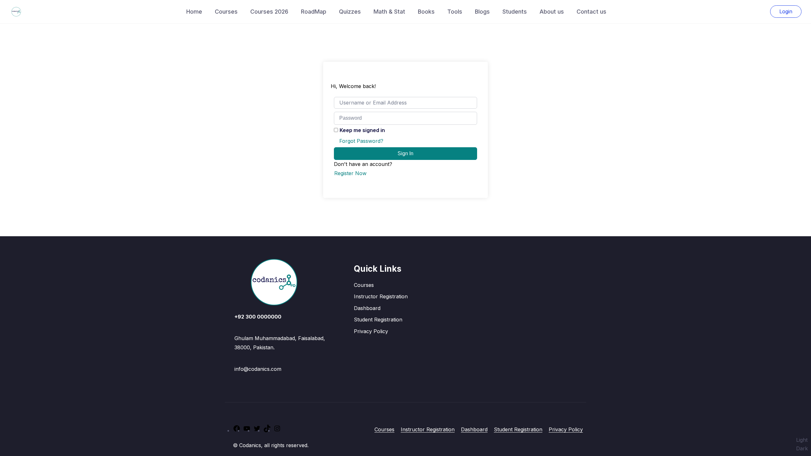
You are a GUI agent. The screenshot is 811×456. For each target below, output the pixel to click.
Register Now (350, 173)
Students (514, 11)
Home (194, 11)
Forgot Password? (361, 141)
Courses (226, 11)
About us (552, 11)
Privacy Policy (371, 331)
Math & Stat (389, 11)
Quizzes (350, 11)
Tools (454, 11)
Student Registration (378, 319)
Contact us (591, 11)
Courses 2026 (269, 11)
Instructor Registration (381, 296)
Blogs (482, 11)
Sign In (405, 153)
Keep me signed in (362, 130)
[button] (802, 444)
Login (785, 11)
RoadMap (313, 11)
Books (426, 11)
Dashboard (367, 308)
